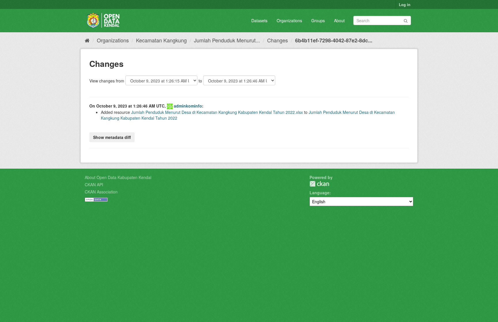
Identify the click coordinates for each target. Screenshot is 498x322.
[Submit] (405, 20)
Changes (277, 40)
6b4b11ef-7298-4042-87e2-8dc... (333, 40)
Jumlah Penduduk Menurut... (227, 40)
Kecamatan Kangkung (161, 40)
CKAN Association (101, 192)
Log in (404, 4)
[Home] (87, 40)
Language (319, 192)
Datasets (259, 20)
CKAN (319, 184)
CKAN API (94, 184)
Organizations (289, 20)
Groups (318, 20)
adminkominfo (188, 106)
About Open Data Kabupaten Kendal (118, 177)
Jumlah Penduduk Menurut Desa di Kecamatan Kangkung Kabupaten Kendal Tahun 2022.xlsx (217, 112)
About (339, 20)
